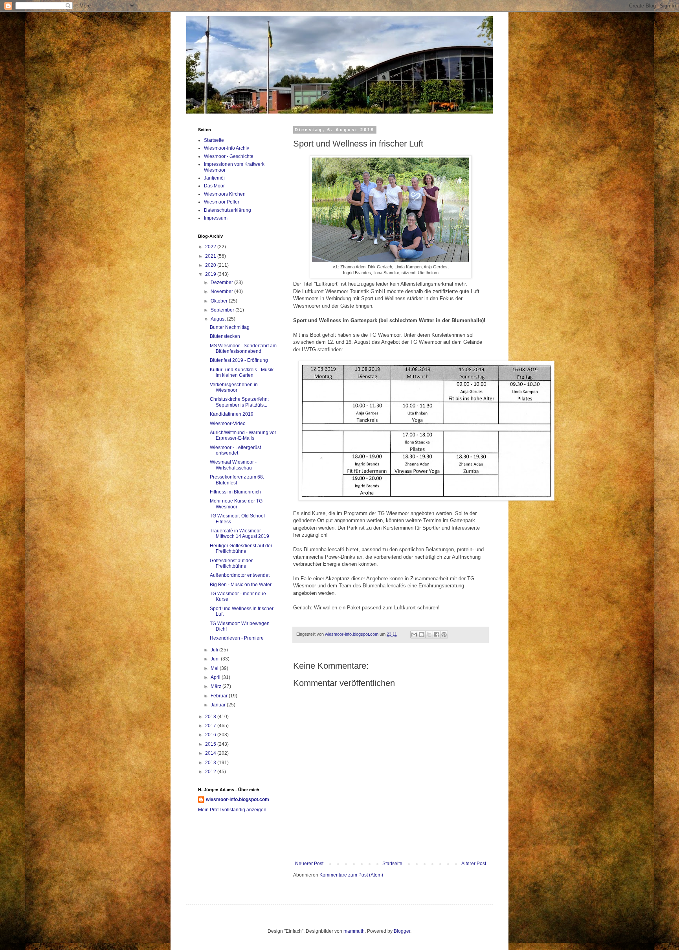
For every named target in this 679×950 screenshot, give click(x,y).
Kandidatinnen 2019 (231, 414)
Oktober (220, 301)
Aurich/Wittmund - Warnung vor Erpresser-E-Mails (243, 435)
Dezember (222, 282)
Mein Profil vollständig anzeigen (232, 809)
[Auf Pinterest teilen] (444, 634)
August (219, 319)
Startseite (392, 863)
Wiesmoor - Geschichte (228, 156)
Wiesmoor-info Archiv (226, 148)
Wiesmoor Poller (221, 202)
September (223, 310)
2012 (211, 771)
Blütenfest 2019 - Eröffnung (239, 360)
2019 (211, 274)
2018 (211, 716)
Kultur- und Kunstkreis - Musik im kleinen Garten (241, 372)
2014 (211, 753)
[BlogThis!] (422, 634)
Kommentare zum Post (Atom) (351, 875)
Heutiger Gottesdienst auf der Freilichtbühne (241, 548)
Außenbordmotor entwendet (240, 575)
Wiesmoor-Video (228, 423)
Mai (215, 668)
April (216, 677)
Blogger (402, 931)
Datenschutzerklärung (227, 210)
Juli (215, 650)
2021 (211, 256)
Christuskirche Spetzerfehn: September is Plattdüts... (239, 401)
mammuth (354, 931)
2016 (211, 734)
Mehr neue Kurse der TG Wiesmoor (236, 503)
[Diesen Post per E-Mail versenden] (414, 634)
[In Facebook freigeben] (436, 634)
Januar (219, 705)
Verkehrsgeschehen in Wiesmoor (234, 387)
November (222, 291)
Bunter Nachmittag (230, 327)
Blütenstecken (225, 336)
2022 (211, 246)
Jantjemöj (214, 178)
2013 (211, 762)
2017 (211, 725)
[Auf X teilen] (429, 634)
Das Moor (214, 186)
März (216, 686)
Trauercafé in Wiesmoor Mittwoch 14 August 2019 (239, 533)
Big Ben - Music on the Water (241, 584)
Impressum (216, 218)
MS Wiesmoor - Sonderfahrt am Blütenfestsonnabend (243, 348)
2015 (211, 744)
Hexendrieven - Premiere (237, 638)
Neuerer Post (309, 863)
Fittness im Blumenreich (235, 492)
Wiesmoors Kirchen (225, 194)
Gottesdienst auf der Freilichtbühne (231, 563)
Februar (220, 696)
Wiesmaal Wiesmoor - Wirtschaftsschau (233, 464)
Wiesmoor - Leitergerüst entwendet (235, 450)
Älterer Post (473, 863)
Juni (216, 659)
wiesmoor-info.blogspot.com (237, 799)
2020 (211, 265)
